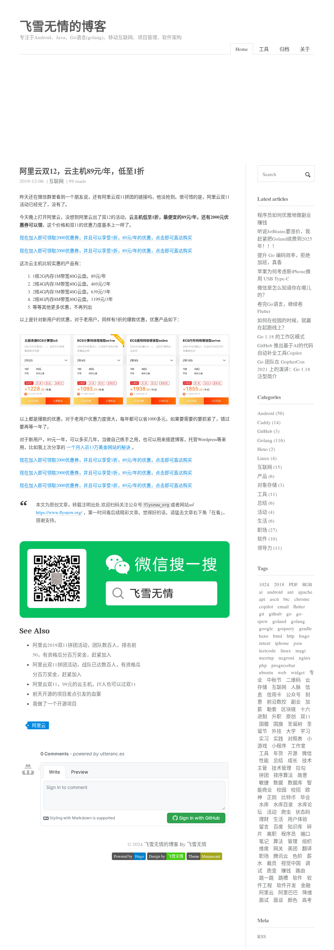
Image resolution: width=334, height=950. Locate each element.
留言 (264, 826)
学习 (305, 731)
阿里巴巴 (288, 892)
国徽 (264, 723)
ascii (274, 599)
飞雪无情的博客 (63, 26)
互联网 (56, 181)
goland (279, 621)
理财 (264, 819)
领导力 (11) (269, 547)
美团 (292, 848)
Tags (262, 568)
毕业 (305, 797)
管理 (292, 841)
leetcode (267, 650)
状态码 (303, 812)
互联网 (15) (269, 467)
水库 (264, 804)
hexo (263, 635)
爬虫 (286, 812)
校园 (281, 789)
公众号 (293, 694)
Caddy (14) (269, 422)
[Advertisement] (167, 103)
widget (298, 672)
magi (301, 650)
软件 (297, 877)
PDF (293, 584)
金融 (306, 885)
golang (298, 621)
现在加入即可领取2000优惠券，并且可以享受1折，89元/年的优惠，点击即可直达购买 (106, 237)
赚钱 (286, 870)
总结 (278, 760)
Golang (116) (271, 440)
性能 (264, 760)
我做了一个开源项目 (55, 703)
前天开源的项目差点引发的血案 (67, 693)
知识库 (295, 826)
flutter (299, 606)
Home (241, 49)
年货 (278, 753)
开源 (292, 753)
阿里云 (39, 725)
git (261, 613)
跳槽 (283, 877)
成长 (292, 760)
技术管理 (281, 767)
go (289, 613)
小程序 (279, 745)
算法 (278, 841)
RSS (261, 936)
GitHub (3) (268, 431)
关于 (305, 49)
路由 (300, 870)
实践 (278, 738)
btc (286, 599)
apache (305, 591)
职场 (264, 856)
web (282, 672)
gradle (305, 628)
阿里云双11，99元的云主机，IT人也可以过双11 (84, 684)
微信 (307, 753)
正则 (272, 797)
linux (286, 650)
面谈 (278, 900)
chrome (302, 599)
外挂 (276, 731)
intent (264, 643)
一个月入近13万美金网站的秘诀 (98, 447)
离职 (272, 833)
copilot (266, 606)
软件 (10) (267, 538)
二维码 (293, 679)
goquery (286, 628)
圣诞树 (295, 723)
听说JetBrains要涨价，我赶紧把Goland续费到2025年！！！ (284, 238)
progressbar (283, 665)
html (277, 635)
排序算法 (283, 775)
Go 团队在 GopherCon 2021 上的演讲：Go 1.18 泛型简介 (283, 368)
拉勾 (301, 767)
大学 (291, 731)
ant (290, 591)
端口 (305, 833)
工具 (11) (267, 494)
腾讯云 (280, 856)
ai (261, 591)
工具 (264, 49)
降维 (307, 892)
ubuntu (266, 672)
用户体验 (297, 819)
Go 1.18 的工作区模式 (281, 336)
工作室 (298, 745)
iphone (282, 643)
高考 (307, 900)
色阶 (297, 856)
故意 (302, 775)
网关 (278, 848)
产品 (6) (265, 476)
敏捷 (264, 782)
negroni (286, 657)
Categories (269, 397)
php (263, 665)
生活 (278, 819)
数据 (278, 782)
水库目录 (283, 804)
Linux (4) (267, 458)
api (262, 599)
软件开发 (286, 885)
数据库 (295, 782)
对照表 (295, 738)
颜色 (292, 900)
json (298, 643)
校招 (296, 789)
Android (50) (270, 413)
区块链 (288, 709)
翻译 (307, 848)
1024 (264, 584)
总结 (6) (265, 502)
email (283, 606)
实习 (264, 738)
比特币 (288, 797)
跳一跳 (266, 877)
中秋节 (274, 679)
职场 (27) (267, 530)
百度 (278, 826)
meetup (266, 657)
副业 (296, 701)
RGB (307, 584)
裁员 (272, 863)
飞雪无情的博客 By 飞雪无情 (175, 844)
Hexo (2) (266, 449)
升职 (276, 716)
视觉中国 (291, 863)
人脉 (296, 687)
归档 (284, 49)
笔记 (264, 841)
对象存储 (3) (270, 485)
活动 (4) (265, 512)
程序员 (288, 833)
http (291, 635)
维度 (264, 848)
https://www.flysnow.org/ (59, 512)
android (275, 591)
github (275, 613)
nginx (305, 657)
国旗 (278, 723)
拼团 (264, 775)
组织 (307, 841)
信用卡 (274, 694)
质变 (272, 870)
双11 (305, 716)
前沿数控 (276, 701)
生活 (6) (265, 520)
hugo (304, 635)
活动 (272, 812)
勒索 (272, 709)
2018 (279, 584)
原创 (291, 716)
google (266, 628)
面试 (264, 900)
